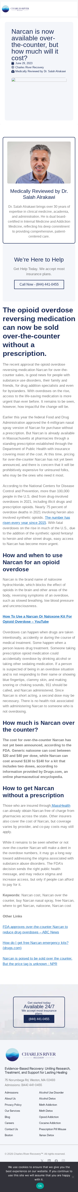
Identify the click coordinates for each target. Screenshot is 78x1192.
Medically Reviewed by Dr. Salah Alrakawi (39, 194)
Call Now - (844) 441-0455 (39, 284)
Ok (40, 1185)
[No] (73, 1177)
